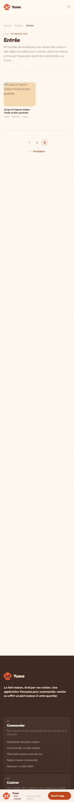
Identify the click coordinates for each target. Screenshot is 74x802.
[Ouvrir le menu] (68, 7)
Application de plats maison (23, 742)
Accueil (7, 25)
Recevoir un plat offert (20, 766)
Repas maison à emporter (22, 760)
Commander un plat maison (23, 748)
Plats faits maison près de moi (24, 754)
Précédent (37, 151)
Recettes (18, 25)
